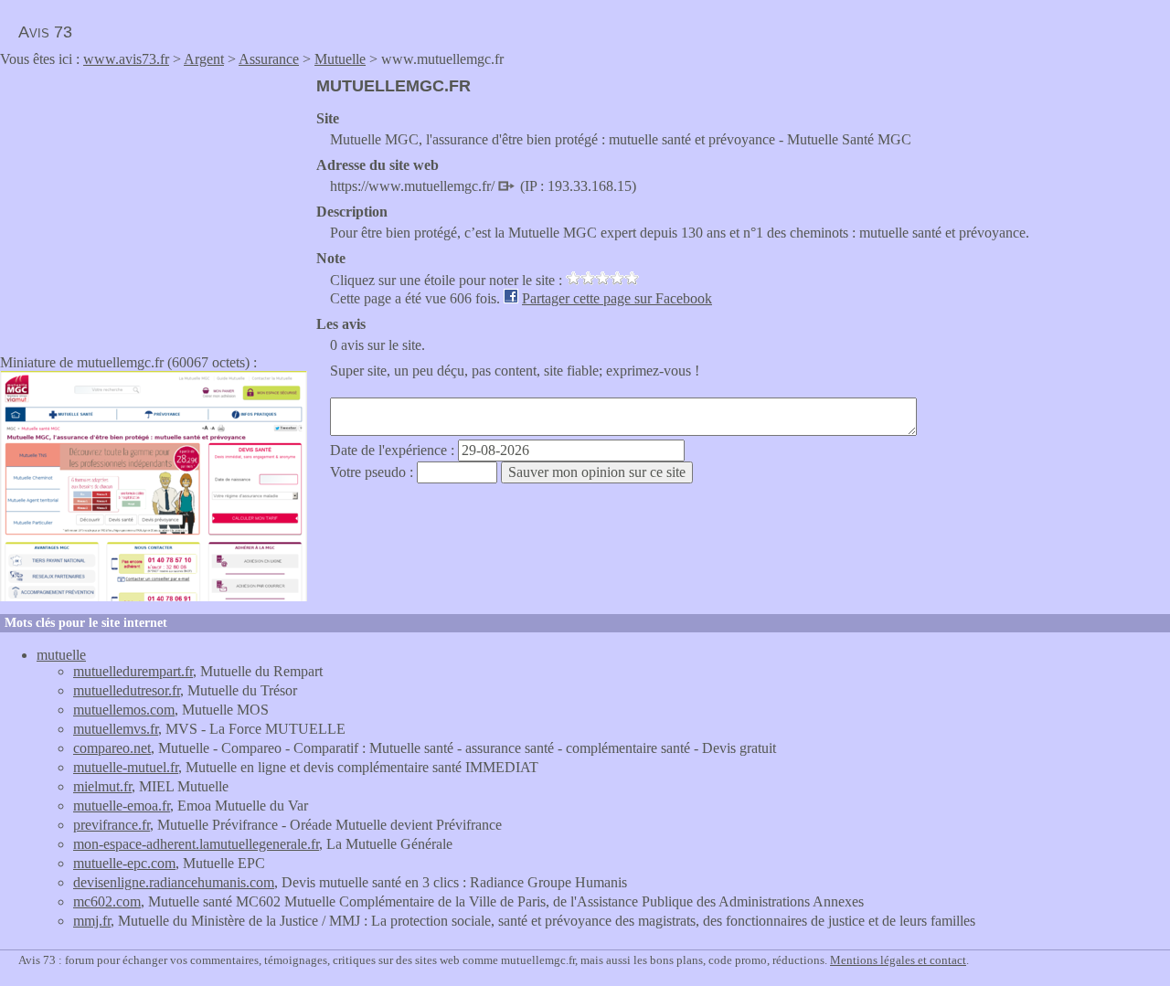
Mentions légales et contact (898, 960)
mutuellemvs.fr (115, 729)
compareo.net (112, 748)
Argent (204, 59)
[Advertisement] (153, 205)
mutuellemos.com (124, 709)
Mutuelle (340, 59)
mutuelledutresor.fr (126, 690)
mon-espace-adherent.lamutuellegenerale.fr (196, 844)
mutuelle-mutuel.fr (125, 767)
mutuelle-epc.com (124, 863)
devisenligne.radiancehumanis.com (173, 882)
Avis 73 (45, 32)
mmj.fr (92, 920)
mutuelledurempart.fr (133, 671)
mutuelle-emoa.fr (121, 805)
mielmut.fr (102, 786)
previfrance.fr (111, 824)
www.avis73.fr (126, 59)
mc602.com (107, 901)
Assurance (269, 59)
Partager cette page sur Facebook (617, 298)
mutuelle (61, 655)
